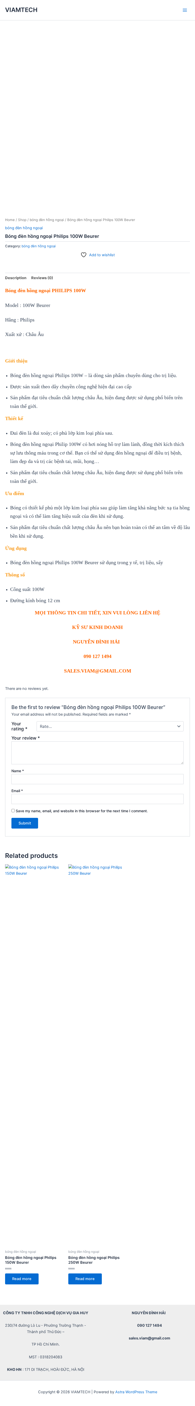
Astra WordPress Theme (136, 1392)
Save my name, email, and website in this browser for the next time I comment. (82, 811)
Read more (21, 1278)
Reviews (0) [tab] (42, 278)
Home (10, 220)
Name (17, 771)
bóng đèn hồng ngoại (47, 220)
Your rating (19, 726)
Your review (25, 738)
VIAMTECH (21, 10)
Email (17, 791)
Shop (22, 220)
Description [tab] (15, 278)
